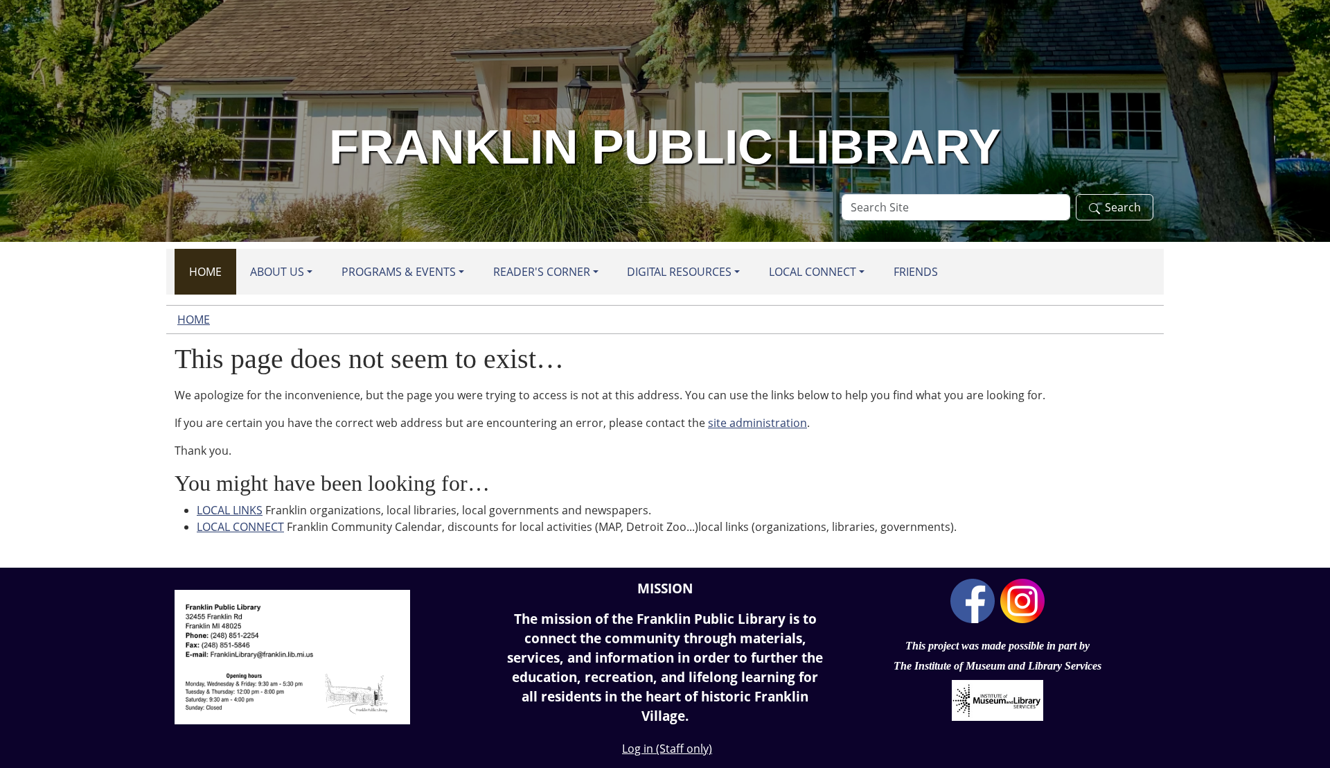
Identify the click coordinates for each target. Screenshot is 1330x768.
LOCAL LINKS (230, 510)
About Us (277, 271)
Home (205, 271)
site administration (757, 422)
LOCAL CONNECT (812, 271)
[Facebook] (972, 599)
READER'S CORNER (541, 271)
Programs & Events (399, 271)
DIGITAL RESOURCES (679, 271)
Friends (916, 271)
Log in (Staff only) (667, 748)
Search (1123, 207)
